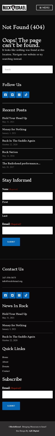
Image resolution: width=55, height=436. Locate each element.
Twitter (12, 95)
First (5, 202)
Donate (5, 366)
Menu (45, 7)
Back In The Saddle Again (18, 140)
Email (11, 223)
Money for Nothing (14, 129)
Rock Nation (10, 152)
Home (5, 357)
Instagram (19, 95)
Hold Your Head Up (14, 118)
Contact (6, 370)
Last (4, 215)
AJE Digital (34, 430)
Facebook (5, 95)
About (5, 361)
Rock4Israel (15, 426)
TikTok (26, 95)
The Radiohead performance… (21, 163)
